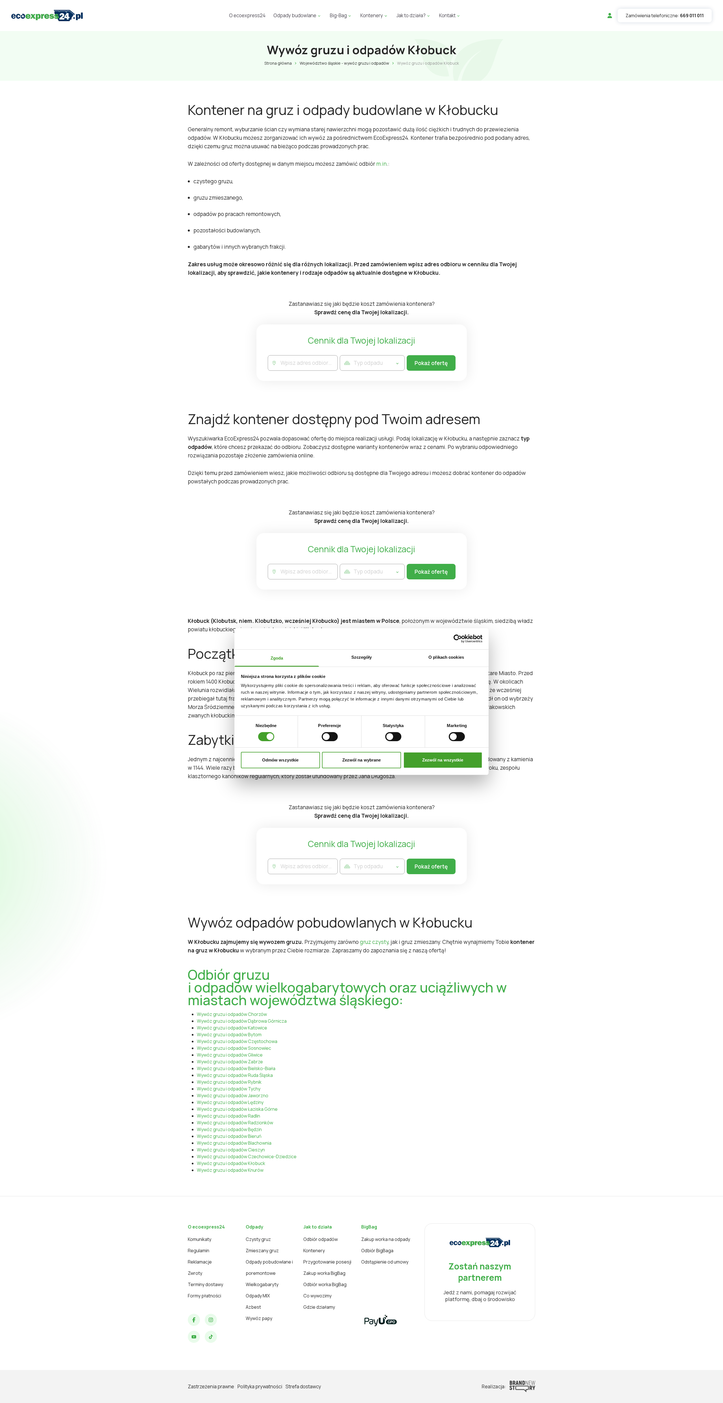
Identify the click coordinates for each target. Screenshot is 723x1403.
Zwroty (195, 1273)
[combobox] (309, 363)
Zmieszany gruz (262, 1250)
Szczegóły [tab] (361, 656)
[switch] (330, 736)
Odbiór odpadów (320, 1239)
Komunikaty (199, 1239)
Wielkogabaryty (262, 1284)
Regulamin (198, 1250)
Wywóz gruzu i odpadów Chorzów (232, 1014)
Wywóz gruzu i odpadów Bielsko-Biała (236, 1068)
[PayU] (380, 1320)
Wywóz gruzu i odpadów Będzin (229, 1129)
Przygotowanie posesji (327, 1262)
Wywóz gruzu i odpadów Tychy (228, 1089)
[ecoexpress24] (47, 15)
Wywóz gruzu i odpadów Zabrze (230, 1062)
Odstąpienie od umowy (384, 1262)
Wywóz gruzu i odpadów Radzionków (235, 1123)
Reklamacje (200, 1262)
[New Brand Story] (522, 1386)
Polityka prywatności (260, 1386)
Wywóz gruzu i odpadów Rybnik (229, 1082)
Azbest (253, 1307)
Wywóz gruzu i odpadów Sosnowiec (234, 1048)
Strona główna (278, 63)
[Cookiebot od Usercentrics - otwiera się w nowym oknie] (457, 638)
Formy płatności (204, 1296)
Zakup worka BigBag (324, 1273)
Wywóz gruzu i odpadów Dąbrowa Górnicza (242, 1021)
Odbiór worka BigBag (325, 1284)
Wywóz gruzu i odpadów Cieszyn (231, 1150)
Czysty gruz (258, 1239)
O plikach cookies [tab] (446, 656)
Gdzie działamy (319, 1307)
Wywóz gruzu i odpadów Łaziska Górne (237, 1109)
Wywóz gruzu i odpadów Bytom (229, 1034)
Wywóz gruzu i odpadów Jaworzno (232, 1095)
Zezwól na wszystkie (442, 760)
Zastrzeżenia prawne (211, 1386)
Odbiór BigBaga (377, 1250)
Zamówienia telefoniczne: (665, 15)
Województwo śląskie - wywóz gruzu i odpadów (344, 63)
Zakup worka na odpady (385, 1239)
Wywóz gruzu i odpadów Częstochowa (237, 1041)
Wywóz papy (259, 1318)
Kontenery (314, 1250)
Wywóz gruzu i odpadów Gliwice (230, 1055)
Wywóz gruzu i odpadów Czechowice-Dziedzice (247, 1156)
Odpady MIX (258, 1296)
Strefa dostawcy (303, 1386)
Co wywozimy (317, 1296)
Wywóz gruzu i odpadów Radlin (228, 1116)
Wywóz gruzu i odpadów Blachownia (234, 1143)
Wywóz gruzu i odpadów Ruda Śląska (235, 1075)
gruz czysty (374, 942)
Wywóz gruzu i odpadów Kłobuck (231, 1163)
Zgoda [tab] (277, 657)
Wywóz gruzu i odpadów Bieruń (229, 1136)
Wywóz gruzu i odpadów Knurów (230, 1170)
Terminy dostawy (205, 1284)
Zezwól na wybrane (361, 760)
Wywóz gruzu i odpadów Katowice (232, 1028)
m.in (381, 163)
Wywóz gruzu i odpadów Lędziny (230, 1102)
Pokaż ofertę (431, 363)
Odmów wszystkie (280, 760)
